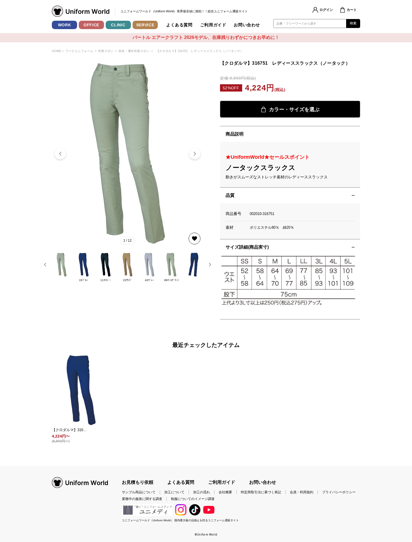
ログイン (326, 10)
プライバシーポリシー (339, 492)
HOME (56, 51)
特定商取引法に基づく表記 (261, 492)
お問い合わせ (247, 24)
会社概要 (225, 492)
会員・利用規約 (301, 492)
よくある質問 (179, 24)
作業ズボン (106, 51)
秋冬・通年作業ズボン (134, 51)
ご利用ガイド (213, 24)
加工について (174, 492)
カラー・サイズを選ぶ (294, 109)
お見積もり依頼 (137, 482)
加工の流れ (201, 492)
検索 (353, 23)
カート (352, 10)
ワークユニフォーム (79, 51)
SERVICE (145, 25)
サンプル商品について (139, 492)
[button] (194, 153)
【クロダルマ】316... (69, 430)
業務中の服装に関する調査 (142, 499)
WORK (64, 25)
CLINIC (118, 25)
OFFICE (91, 25)
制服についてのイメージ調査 (193, 499)
